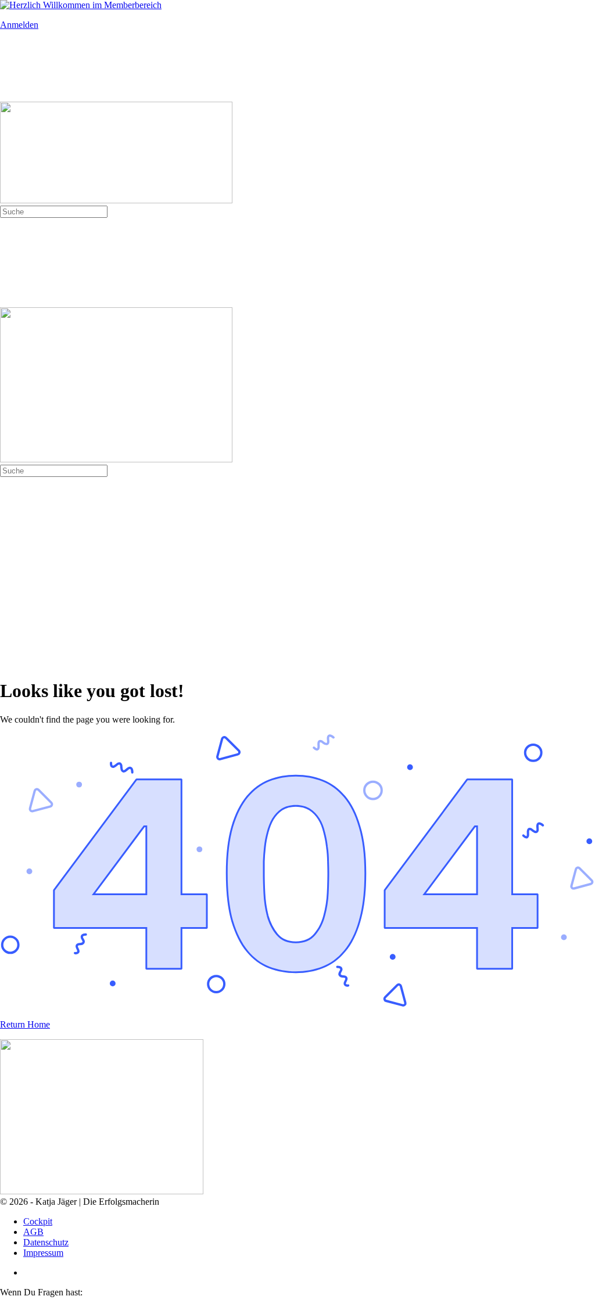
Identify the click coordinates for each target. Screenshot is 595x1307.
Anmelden (19, 25)
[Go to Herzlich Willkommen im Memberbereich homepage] (81, 5)
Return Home (25, 1024)
